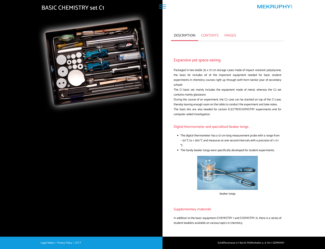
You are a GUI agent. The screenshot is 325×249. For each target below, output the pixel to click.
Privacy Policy (64, 243)
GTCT (78, 243)
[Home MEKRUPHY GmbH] (274, 7)
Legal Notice (48, 243)
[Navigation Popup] (162, 6)
